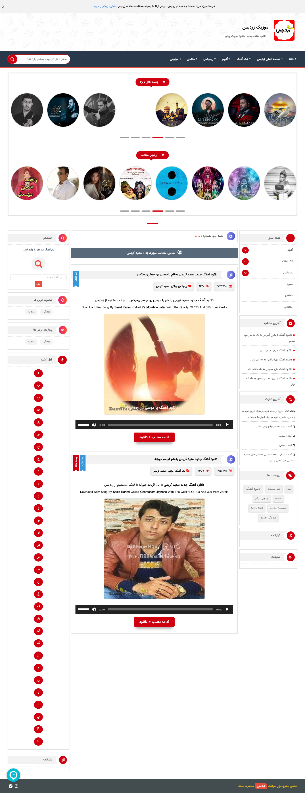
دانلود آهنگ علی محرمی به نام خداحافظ (270, 369)
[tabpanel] (280, 112)
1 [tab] (124, 137)
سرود (289, 284)
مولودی (174, 59)
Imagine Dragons (278, 508)
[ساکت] (94, 425)
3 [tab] (146, 137)
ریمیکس (208, 59)
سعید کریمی (162, 286)
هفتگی (46, 312)
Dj (294, 427)
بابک (292, 411)
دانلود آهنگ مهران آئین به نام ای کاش (271, 360)
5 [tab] (168, 137)
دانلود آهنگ (253, 489)
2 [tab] (135, 137)
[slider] (84, 424)
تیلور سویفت (273, 489)
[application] (154, 424)
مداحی (191, 59)
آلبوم (225, 59)
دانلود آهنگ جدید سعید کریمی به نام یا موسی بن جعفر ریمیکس (177, 274)
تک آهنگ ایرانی (176, 471)
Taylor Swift (257, 508)
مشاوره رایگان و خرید (105, 6)
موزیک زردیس (255, 27)
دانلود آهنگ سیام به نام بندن (276, 350)
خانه (291, 59)
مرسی (282, 436)
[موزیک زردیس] (284, 31)
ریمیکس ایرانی (179, 286)
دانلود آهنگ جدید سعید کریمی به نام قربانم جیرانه (186, 459)
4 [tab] (156, 137)
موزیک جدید (268, 517)
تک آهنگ (242, 59)
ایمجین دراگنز (261, 499)
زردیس (261, 786)
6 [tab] (180, 137)
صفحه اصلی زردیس (268, 59)
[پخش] (227, 425)
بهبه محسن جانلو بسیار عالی (271, 427)
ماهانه (31, 312)
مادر (289, 489)
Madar (278, 499)
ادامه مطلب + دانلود (154, 437)
